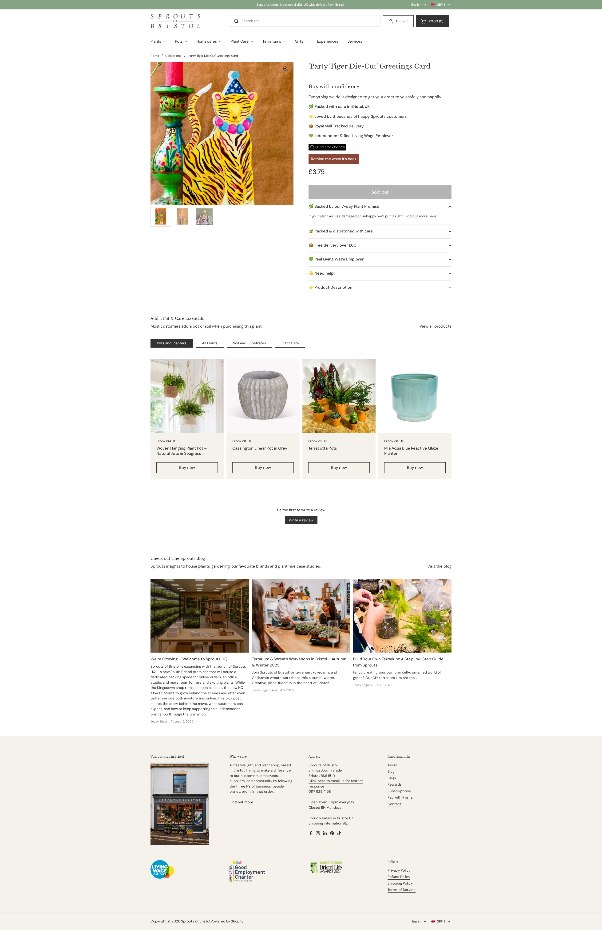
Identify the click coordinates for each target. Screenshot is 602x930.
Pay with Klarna (400, 797)
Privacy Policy (399, 870)
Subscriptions (399, 791)
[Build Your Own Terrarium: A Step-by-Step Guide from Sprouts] (402, 616)
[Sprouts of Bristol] (175, 21)
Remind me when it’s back (333, 158)
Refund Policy (399, 876)
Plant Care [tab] (290, 343)
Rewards (395, 784)
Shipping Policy (400, 883)
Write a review (301, 520)
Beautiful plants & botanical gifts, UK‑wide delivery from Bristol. (301, 4)
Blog (391, 771)
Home (154, 56)
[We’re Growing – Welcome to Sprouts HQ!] (199, 616)
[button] (380, 206)
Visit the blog (439, 566)
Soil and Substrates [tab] (249, 343)
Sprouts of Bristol (195, 921)
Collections (173, 56)
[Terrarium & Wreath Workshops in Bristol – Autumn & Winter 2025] (301, 616)
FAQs (392, 778)
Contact (394, 804)
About (393, 765)
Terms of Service (402, 889)
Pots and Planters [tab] (171, 343)
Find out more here (420, 216)
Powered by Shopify (227, 921)
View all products (436, 326)
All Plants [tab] (210, 343)
